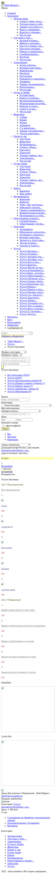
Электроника (20, 62)
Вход (10, 319)
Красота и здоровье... (31, 32)
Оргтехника (26, 76)
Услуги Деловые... (29, 254)
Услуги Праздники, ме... (32, 284)
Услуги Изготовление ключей (24, 380)
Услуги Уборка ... (28, 300)
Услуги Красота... (29, 265)
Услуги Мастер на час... (32, 267)
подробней (7, 471)
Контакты (12, 317)
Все (9, 434)
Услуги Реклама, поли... (32, 292)
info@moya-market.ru (12, 796)
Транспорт (25, 152)
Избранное (13, 325)
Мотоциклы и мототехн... (33, 232)
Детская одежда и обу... (32, 24)
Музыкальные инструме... (33, 103)
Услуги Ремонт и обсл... (32, 289)
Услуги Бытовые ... (29, 251)
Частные (11, 436)
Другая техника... (29, 243)
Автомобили (26, 229)
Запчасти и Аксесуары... (32, 240)
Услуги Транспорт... (30, 297)
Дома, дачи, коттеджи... (32, 204)
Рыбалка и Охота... (29, 106)
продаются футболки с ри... (15, 450)
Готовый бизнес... (29, 221)
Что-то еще (25, 35)
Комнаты (24, 202)
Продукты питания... (30, 48)
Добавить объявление (12, 336)
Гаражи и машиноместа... (33, 210)
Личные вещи (21, 18)
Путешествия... (27, 95)
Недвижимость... (28, 144)
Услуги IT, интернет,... (31, 311)
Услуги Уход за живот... (32, 306)
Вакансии (25, 191)
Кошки (23, 120)
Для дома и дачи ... (23, 37)
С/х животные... (28, 128)
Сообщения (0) (15, 327)
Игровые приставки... (31, 68)
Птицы (23, 122)
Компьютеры (26, 70)
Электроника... (27, 158)
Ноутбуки (25, 73)
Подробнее (7, 466)
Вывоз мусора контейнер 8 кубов (18, 656)
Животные (19, 114)
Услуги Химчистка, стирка (23, 388)
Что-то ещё (25, 89)
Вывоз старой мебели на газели (17, 641)
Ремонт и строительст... (32, 51)
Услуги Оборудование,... (32, 276)
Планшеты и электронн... (33, 79)
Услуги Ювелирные (19, 391)
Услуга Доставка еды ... (32, 256)
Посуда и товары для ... (32, 46)
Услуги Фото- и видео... (32, 308)
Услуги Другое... (28, 314)
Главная (11, 13)
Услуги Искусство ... (30, 262)
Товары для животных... (32, 131)
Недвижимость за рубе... (32, 215)
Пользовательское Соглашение (23, 823)
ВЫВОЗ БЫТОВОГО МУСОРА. (18, 610)
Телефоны (25, 81)
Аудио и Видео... (28, 65)
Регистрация (13, 322)
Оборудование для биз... (32, 224)
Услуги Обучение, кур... (32, 278)
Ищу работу (26, 193)
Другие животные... (30, 133)
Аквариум (25, 125)
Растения (24, 57)
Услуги (17, 248)
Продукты (25, 150)
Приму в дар (20, 136)
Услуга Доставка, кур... (32, 259)
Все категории (18, 375)
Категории (12, 16)
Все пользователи (10, 490)
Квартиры (25, 199)
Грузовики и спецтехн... (32, 234)
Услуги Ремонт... (28, 286)
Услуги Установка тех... (32, 303)
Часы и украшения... (30, 29)
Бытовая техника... (29, 40)
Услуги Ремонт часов (20, 386)
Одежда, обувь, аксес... (31, 21)
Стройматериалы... (29, 54)
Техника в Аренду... (30, 245)
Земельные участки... (31, 207)
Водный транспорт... (30, 237)
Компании (12, 439)
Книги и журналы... (30, 98)
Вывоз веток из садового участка (18, 672)
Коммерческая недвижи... (33, 213)
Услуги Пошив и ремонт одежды (26, 383)
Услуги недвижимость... (32, 270)
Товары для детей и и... (32, 27)
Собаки (23, 117)
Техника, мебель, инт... (31, 155)
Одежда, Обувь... (28, 147)
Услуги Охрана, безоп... (32, 281)
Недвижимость (21, 196)
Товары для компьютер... (32, 84)
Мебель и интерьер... (30, 43)
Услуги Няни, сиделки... (32, 273)
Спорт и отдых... (28, 109)
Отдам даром (20, 163)
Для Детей (25, 139)
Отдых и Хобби (21, 92)
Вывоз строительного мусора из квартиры (23, 625)
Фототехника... (27, 87)
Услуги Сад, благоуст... (31, 295)
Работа (16, 188)
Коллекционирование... (32, 100)
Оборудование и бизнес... (26, 218)
